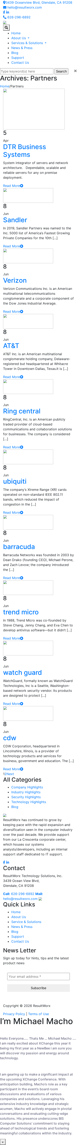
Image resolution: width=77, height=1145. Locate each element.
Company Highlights (27, 787)
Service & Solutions (26, 922)
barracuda (19, 547)
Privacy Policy (14, 1014)
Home (16, 33)
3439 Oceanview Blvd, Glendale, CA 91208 (39, 2)
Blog (14, 53)
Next (10, 774)
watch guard (22, 672)
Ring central (21, 411)
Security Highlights (26, 797)
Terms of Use (38, 1014)
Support (17, 58)
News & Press (21, 48)
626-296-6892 (18, 17)
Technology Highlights (28, 802)
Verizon (15, 280)
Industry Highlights (25, 792)
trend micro (21, 612)
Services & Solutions (27, 43)
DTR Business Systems (24, 150)
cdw (9, 738)
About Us (19, 38)
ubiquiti (14, 481)
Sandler (15, 220)
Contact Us (20, 62)
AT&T (11, 346)
